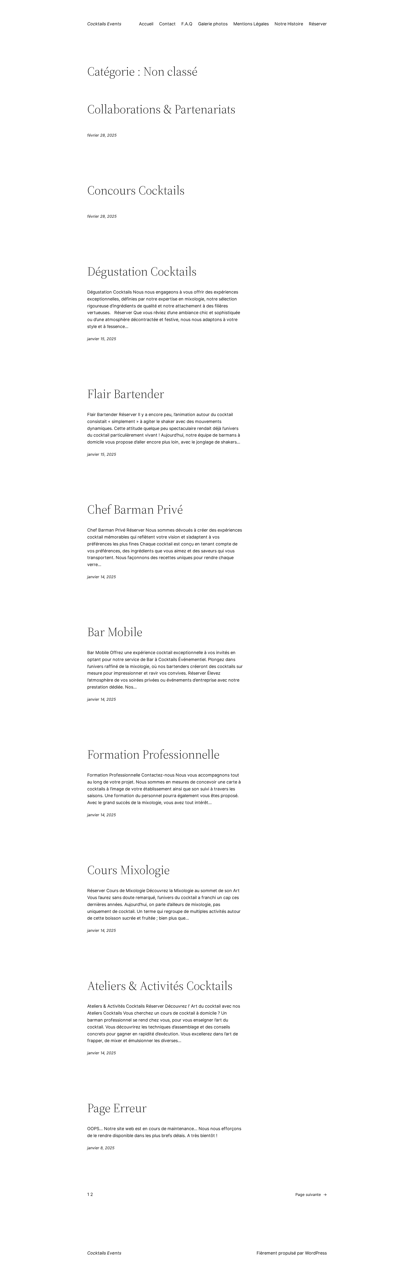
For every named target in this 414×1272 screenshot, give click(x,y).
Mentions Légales (251, 23)
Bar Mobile (114, 632)
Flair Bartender (125, 394)
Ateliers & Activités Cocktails (160, 985)
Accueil (146, 23)
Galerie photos (213, 23)
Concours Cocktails (136, 190)
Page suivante (311, 1194)
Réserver (318, 23)
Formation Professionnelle (153, 754)
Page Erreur (117, 1108)
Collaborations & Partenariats (161, 109)
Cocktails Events (104, 23)
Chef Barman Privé (135, 509)
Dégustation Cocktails (142, 271)
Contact (167, 23)
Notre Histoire (289, 23)
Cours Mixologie (128, 870)
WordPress (316, 1252)
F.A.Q (186, 23)
